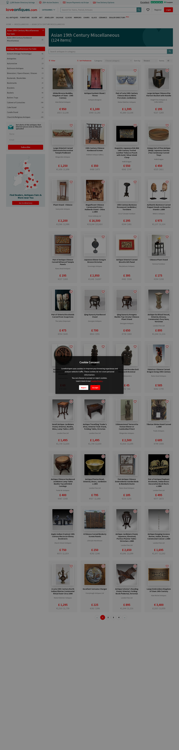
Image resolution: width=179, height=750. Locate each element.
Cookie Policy (97, 381)
